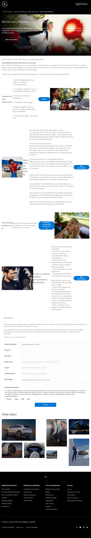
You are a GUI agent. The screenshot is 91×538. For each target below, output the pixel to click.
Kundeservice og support (31, 489)
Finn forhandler (28, 498)
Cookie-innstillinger (32, 527)
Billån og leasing (7, 503)
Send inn (45, 405)
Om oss (69, 489)
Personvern (19, 527)
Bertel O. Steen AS (73, 498)
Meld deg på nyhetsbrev (74, 501)
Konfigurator (6, 506)
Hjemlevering (28, 501)
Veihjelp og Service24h (53, 489)
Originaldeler (49, 501)
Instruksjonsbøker (51, 498)
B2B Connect (50, 503)
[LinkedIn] (87, 527)
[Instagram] (84, 527)
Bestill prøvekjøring (30, 495)
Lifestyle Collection (51, 509)
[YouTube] (80, 527)
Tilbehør (48, 506)
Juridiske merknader (8, 527)
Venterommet (28, 492)
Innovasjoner (71, 495)
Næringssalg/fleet (7, 501)
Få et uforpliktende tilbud (10, 495)
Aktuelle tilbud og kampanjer (11, 492)
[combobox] (53, 344)
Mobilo (48, 492)
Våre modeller (6, 489)
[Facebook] (77, 527)
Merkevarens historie (73, 492)
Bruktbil (4, 498)
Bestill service (50, 495)
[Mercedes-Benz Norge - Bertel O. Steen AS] (4, 4)
